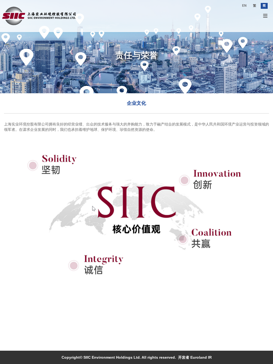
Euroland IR (201, 357)
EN (244, 5)
